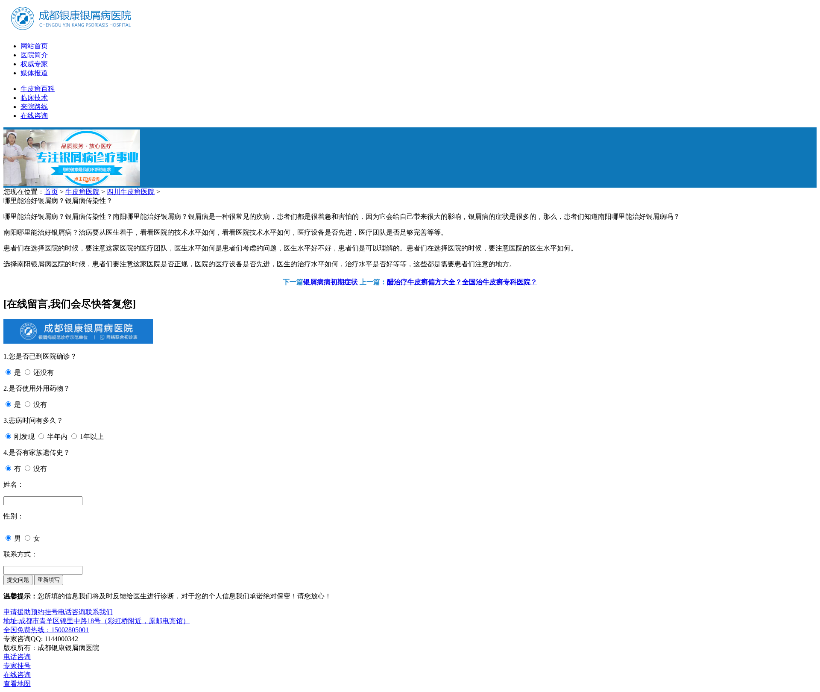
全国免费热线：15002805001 (46, 629)
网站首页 (34, 46)
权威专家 (34, 64)
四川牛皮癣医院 (131, 191)
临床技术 (34, 97)
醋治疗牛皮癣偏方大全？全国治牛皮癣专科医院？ (462, 282)
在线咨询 (34, 115)
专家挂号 (17, 665)
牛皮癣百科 (37, 88)
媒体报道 (34, 73)
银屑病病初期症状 (330, 282)
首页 (51, 191)
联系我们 (99, 611)
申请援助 (17, 611)
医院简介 (34, 55)
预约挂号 (44, 611)
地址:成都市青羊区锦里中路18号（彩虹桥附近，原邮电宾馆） (96, 620)
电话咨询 (71, 611)
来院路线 (34, 106)
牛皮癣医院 (82, 191)
